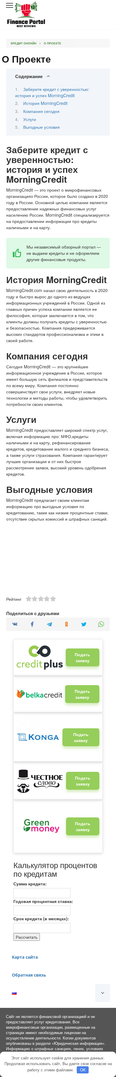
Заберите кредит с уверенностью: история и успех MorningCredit (52, 92)
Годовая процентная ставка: (43, 901)
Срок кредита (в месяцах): (41, 918)
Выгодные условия (41, 127)
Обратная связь (29, 975)
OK (83, 1070)
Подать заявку (82, 657)
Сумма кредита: (30, 884)
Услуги (29, 119)
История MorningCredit (45, 103)
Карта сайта (25, 957)
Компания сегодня (41, 111)
